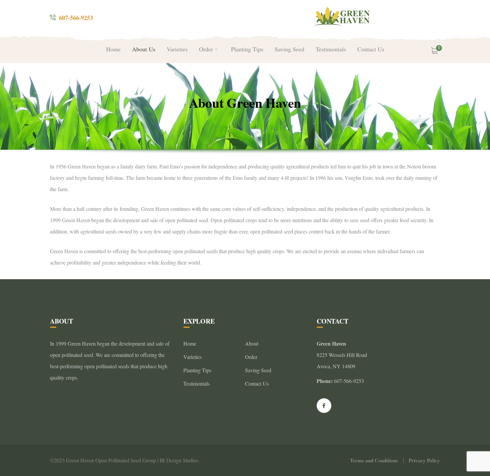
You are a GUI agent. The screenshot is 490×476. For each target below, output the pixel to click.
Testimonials (196, 383)
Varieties (192, 356)
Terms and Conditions (374, 460)
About (251, 343)
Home (189, 343)
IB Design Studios (179, 460)
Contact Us (257, 383)
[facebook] (324, 405)
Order (251, 356)
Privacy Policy (424, 460)
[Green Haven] (342, 16)
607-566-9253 (76, 17)
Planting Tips (197, 370)
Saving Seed (258, 370)
